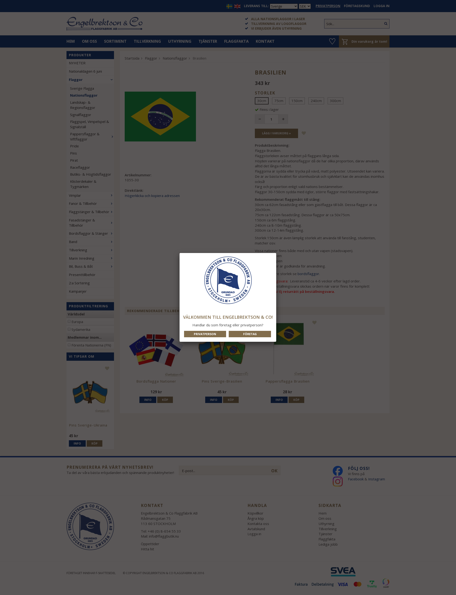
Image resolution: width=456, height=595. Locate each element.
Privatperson (205, 334)
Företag (250, 334)
